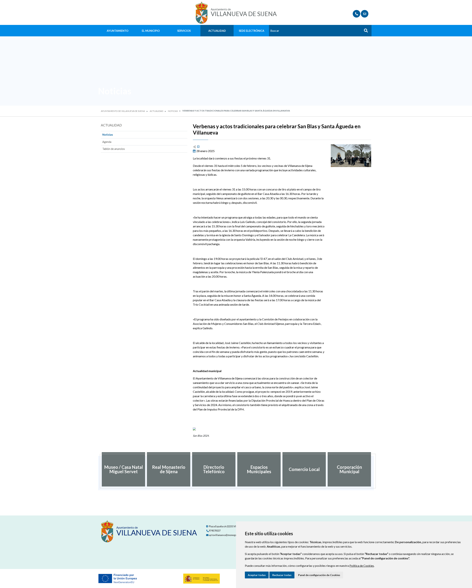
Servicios (184, 30)
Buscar (364, 31)
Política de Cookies (361, 565)
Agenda (106, 141)
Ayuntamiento (117, 30)
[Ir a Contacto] (364, 14)
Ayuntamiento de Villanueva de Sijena (123, 111)
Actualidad (217, 30)
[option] (123, 469)
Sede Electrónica (251, 30)
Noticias (173, 111)
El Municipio (151, 30)
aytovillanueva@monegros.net (226, 535)
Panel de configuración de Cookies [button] (319, 575)
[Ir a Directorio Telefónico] (356, 14)
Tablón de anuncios (113, 148)
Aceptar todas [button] (257, 575)
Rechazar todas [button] (281, 575)
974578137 (215, 530)
